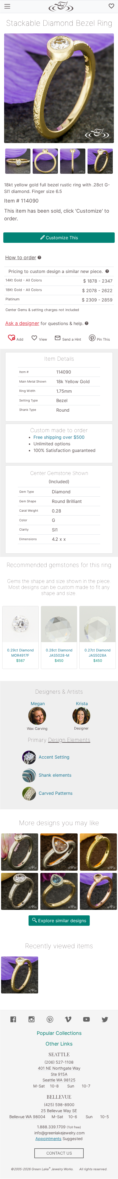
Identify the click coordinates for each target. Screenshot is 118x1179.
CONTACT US (59, 1153)
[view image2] (45, 161)
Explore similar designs (62, 920)
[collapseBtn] (7, 6)
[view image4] (100, 161)
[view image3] (72, 161)
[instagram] (31, 1020)
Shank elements (55, 775)
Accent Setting (54, 757)
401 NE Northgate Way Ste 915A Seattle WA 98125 (59, 1074)
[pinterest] (49, 1020)
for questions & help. (44, 323)
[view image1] (18, 161)
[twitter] (104, 1020)
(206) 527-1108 (59, 1062)
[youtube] (86, 1020)
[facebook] (13, 1020)
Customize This (62, 237)
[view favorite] (111, 6)
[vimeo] (68, 1020)
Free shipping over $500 (59, 437)
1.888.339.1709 (51, 1126)
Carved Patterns (55, 793)
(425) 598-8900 (59, 1104)
